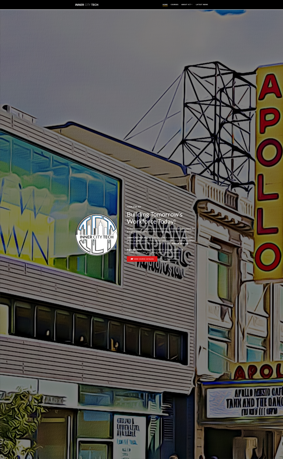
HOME (165, 4)
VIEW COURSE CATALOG (144, 259)
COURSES (174, 4)
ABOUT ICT (186, 4)
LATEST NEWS (202, 4)
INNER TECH (86, 4)
